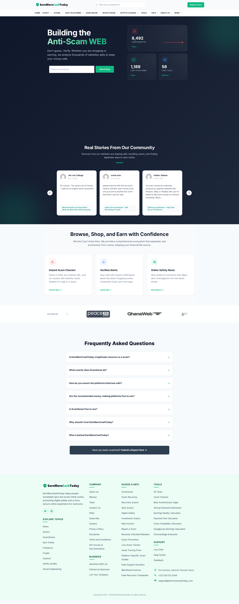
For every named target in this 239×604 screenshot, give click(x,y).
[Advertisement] (119, 112)
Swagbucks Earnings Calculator (169, 529)
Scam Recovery (129, 497)
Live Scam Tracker (130, 545)
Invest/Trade (109, 13)
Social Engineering (52, 569)
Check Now (104, 69)
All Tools (158, 492)
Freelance (48, 548)
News (46, 526)
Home (37, 13)
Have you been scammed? (119, 450)
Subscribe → (105, 290)
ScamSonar (127, 492)
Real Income (127, 523)
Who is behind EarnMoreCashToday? (89, 435)
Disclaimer (94, 534)
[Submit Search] (97, 4)
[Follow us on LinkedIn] (51, 511)
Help (153, 13)
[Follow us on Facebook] (45, 511)
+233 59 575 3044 (167, 575)
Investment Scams (130, 518)
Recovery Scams (130, 502)
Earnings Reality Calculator (167, 513)
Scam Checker (161, 497)
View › (134, 47)
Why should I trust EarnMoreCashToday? (91, 422)
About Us (165, 13)
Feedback (158, 560)
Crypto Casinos (128, 13)
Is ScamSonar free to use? (83, 409)
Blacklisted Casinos (131, 570)
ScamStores (49, 537)
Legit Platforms (73, 13)
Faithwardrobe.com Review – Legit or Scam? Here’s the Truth (162, 208)
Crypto (46, 553)
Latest (45, 13)
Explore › (166, 75)
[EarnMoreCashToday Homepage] (62, 486)
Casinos (47, 558)
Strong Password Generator (167, 508)
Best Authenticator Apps (166, 502)
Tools (144, 13)
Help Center (160, 555)
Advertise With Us (98, 564)
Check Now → (55, 290)
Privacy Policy (96, 529)
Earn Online (92, 13)
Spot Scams (127, 508)
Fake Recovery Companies (134, 575)
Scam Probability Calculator (167, 523)
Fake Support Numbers (133, 564)
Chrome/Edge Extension (166, 534)
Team (92, 502)
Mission (93, 497)
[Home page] (52, 4)
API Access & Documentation (97, 547)
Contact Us (95, 508)
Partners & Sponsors (99, 569)
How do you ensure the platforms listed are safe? (95, 383)
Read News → (157, 290)
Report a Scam (196, 5)
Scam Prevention (130, 539)
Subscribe (94, 518)
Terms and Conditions (100, 539)
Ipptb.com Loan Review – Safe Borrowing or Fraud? (73, 208)
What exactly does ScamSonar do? (88, 370)
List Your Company (98, 574)
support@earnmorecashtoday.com (175, 581)
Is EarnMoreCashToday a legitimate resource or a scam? (99, 357)
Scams (57, 13)
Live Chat (158, 549)
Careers (93, 523)
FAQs (91, 513)
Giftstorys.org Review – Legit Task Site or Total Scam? (118, 208)
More (177, 13)
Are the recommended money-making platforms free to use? (102, 396)
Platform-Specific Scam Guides (133, 557)
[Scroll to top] (234, 593)
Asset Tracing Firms (131, 550)
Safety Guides (50, 563)
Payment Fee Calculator (166, 518)
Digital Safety (128, 513)
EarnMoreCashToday (122, 595)
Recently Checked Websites (135, 534)
